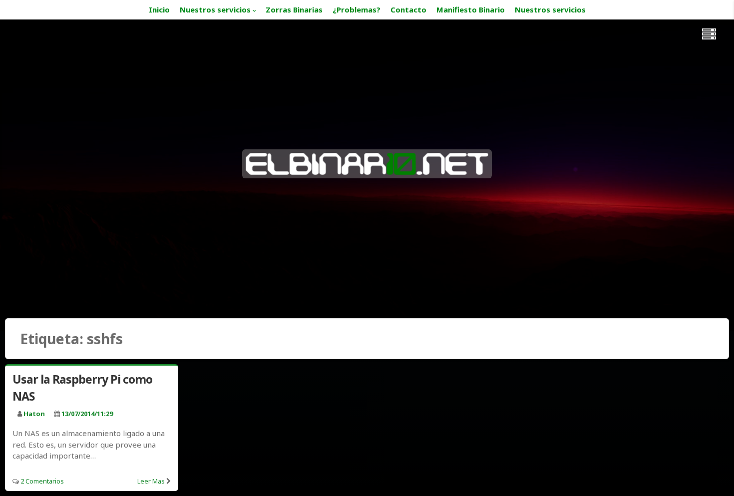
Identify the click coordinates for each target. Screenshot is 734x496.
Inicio (159, 9)
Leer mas (151, 481)
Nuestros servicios (215, 9)
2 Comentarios (42, 481)
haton (34, 413)
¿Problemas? (356, 9)
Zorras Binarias (294, 9)
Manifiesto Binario (470, 9)
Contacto (408, 9)
